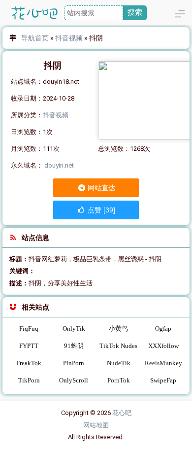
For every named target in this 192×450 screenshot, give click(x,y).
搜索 (135, 12)
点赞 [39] (100, 210)
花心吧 (121, 412)
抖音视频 (69, 38)
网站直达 (100, 188)
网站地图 (96, 425)
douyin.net (59, 165)
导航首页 (35, 38)
